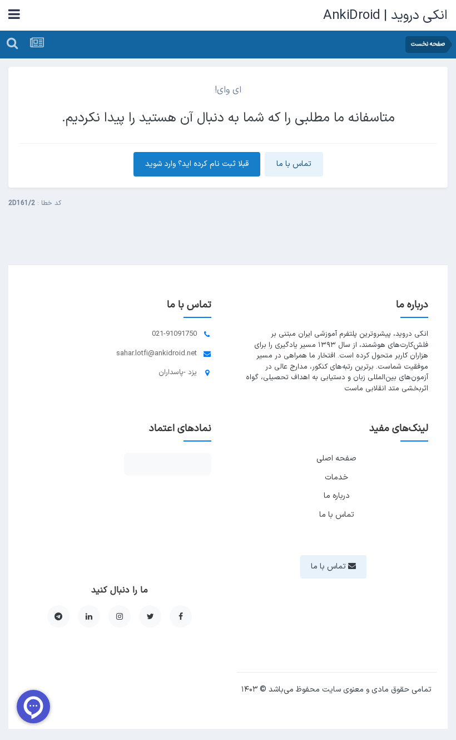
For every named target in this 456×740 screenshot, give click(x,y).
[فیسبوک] (181, 616)
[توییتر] (150, 616)
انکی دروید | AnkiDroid (385, 16)
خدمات (336, 477)
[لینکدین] (89, 616)
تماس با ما (293, 164)
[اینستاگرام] (119, 616)
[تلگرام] (58, 616)
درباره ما (337, 496)
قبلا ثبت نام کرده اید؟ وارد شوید (197, 164)
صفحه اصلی (336, 458)
